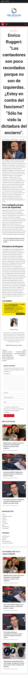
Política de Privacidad (7, 543)
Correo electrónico (9, 397)
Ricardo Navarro (14, 450)
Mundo (4, 518)
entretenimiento (14, 30)
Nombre (6, 392)
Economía (4, 519)
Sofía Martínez (7, 139)
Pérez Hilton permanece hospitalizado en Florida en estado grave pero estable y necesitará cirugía (13, 501)
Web (5, 402)
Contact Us (5, 537)
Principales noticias (7, 516)
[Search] (26, 24)
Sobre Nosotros (6, 536)
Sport (3, 525)
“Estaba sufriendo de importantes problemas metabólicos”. (20, 352)
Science (4, 521)
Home (3, 514)
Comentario (7, 373)
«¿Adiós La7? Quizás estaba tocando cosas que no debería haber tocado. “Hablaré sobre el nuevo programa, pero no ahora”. (8, 355)
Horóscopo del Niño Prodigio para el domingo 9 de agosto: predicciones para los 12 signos (13, 474)
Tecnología (5, 523)
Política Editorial (6, 541)
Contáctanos (5, 528)
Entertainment (5, 526)
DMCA (4, 539)
